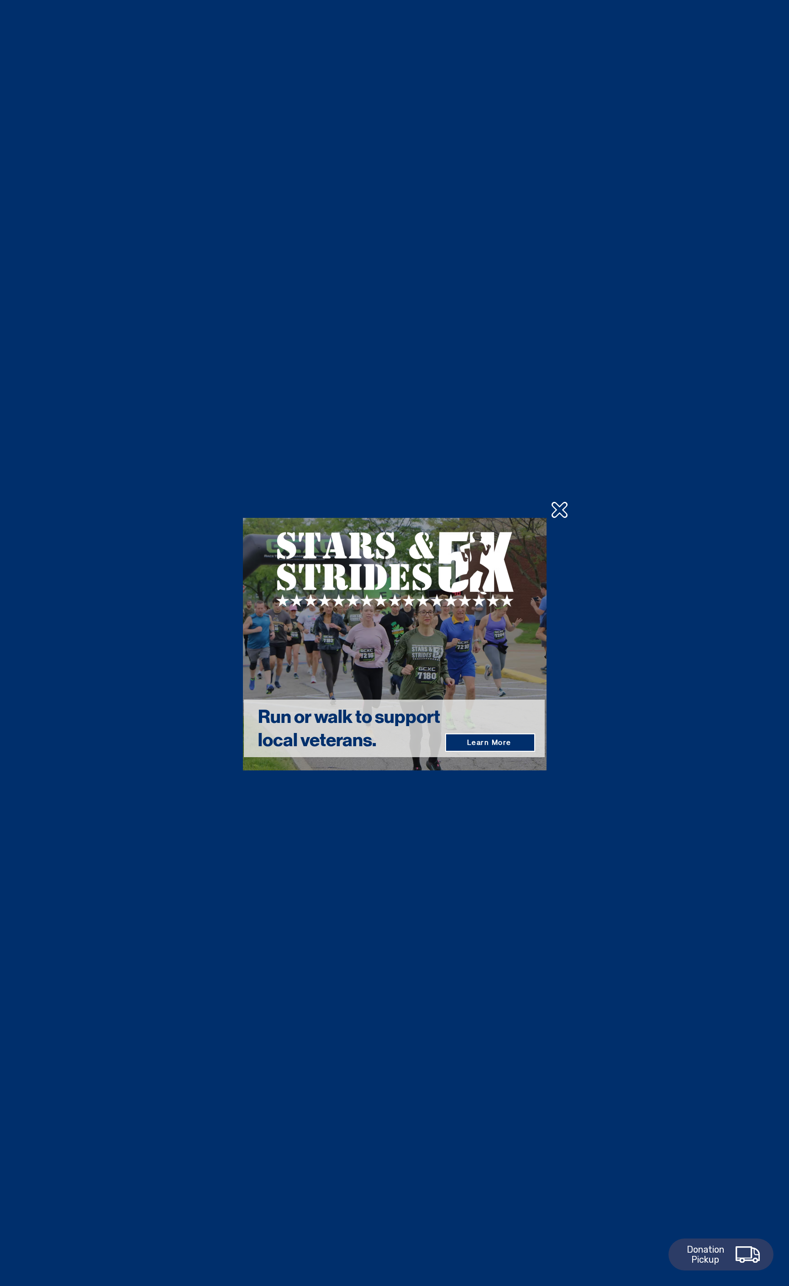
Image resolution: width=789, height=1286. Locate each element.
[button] (560, 510)
